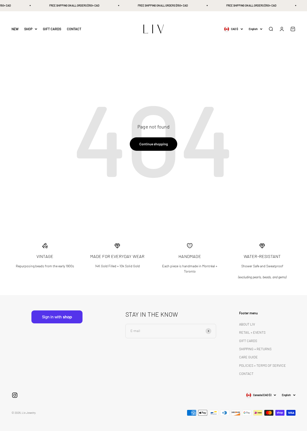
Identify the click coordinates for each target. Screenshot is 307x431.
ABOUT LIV (247, 324)
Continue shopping (153, 144)
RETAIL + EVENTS (252, 332)
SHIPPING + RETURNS (255, 349)
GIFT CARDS (52, 29)
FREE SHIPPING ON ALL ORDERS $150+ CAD (72, 5)
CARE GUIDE (248, 357)
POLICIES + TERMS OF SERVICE (262, 365)
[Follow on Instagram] (15, 395)
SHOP (28, 29)
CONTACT (74, 29)
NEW (15, 29)
